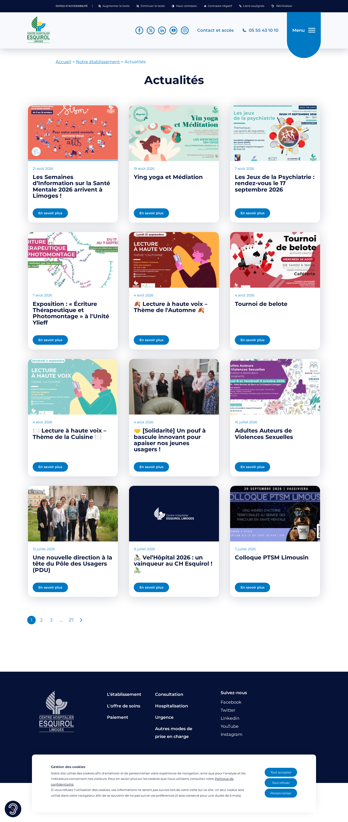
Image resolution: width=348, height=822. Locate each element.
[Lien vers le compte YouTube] (173, 30)
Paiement (117, 717)
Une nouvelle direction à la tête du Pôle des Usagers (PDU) (72, 563)
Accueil (63, 61)
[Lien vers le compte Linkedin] (162, 30)
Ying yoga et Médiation (168, 177)
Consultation (169, 694)
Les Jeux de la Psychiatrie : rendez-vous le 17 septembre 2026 (274, 183)
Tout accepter (281, 772)
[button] (114, 6)
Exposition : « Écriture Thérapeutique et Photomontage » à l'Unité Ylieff (71, 313)
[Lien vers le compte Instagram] (185, 30)
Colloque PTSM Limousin (272, 557)
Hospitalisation (171, 706)
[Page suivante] (81, 620)
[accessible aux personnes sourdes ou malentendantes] (13, 809)
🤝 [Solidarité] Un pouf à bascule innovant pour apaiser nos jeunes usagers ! (170, 440)
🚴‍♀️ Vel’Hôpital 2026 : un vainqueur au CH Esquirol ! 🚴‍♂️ (173, 563)
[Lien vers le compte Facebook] (139, 30)
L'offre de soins (123, 706)
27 (71, 620)
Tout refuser (281, 783)
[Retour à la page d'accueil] (77, 29)
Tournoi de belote (261, 303)
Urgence (164, 717)
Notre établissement (98, 61)
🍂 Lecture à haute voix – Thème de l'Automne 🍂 (170, 306)
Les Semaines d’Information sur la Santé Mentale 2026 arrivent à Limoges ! (71, 186)
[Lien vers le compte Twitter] (151, 30)
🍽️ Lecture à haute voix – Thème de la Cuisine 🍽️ (69, 433)
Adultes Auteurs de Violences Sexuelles (264, 433)
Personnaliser (280, 793)
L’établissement (124, 694)
